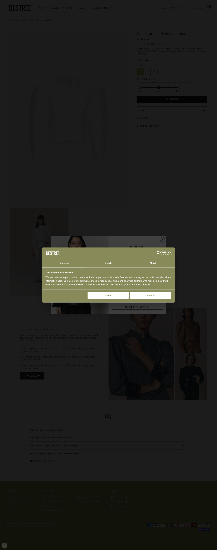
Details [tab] (108, 263)
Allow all (150, 295)
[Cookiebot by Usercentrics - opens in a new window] (159, 253)
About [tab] (153, 263)
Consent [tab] (64, 263)
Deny (108, 295)
